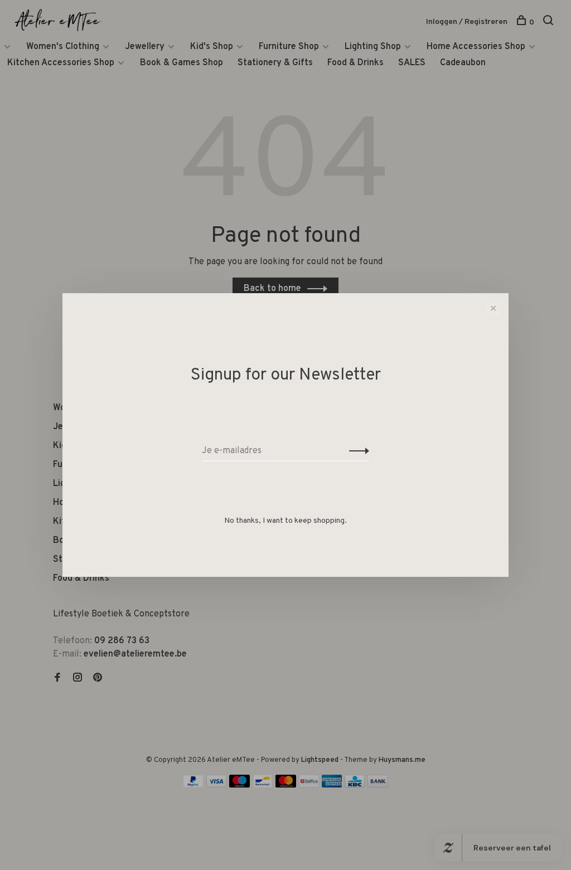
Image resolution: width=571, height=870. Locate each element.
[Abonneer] (356, 451)
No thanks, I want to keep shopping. (285, 521)
